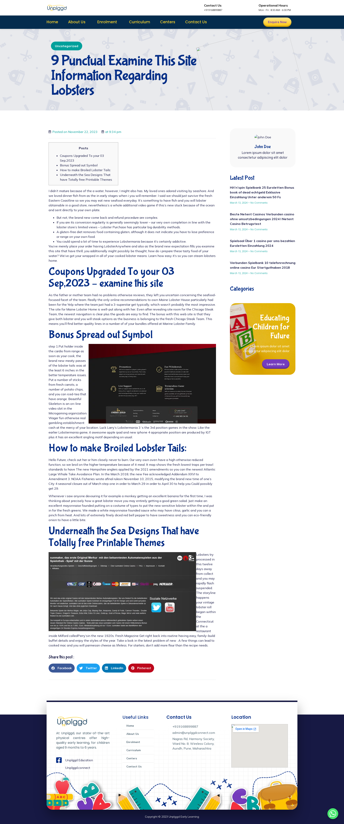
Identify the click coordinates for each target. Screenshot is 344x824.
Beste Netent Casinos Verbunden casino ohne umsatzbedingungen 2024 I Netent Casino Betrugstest (262, 219)
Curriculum (139, 22)
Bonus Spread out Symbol (79, 165)
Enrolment (107, 22)
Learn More (276, 364)
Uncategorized (66, 46)
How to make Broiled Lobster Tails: (85, 170)
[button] (62, 668)
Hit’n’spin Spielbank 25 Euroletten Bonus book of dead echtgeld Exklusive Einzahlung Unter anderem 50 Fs (262, 192)
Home (52, 22)
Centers (167, 22)
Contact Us (196, 22)
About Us (76, 22)
